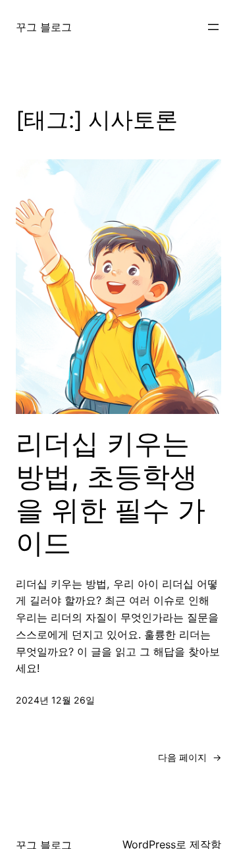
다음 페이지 (189, 757)
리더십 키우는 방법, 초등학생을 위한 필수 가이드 (110, 493)
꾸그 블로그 (44, 27)
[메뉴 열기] (213, 27)
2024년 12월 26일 (55, 700)
